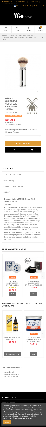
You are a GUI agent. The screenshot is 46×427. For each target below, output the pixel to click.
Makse (6, 192)
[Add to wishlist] (14, 150)
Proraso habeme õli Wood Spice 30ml (12, 339)
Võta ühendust (7, 2)
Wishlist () (28, 6)
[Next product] (43, 37)
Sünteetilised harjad (11, 376)
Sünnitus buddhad (20, 2)
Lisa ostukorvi (24, 143)
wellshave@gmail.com (9, 4)
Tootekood (9, 113)
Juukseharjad (9, 372)
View (12, 294)
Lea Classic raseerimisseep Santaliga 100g (12, 283)
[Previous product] (42, 37)
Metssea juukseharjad (11, 374)
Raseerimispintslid (12, 367)
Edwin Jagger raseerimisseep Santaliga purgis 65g (33, 283)
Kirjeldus (8, 169)
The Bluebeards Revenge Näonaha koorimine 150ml (33, 339)
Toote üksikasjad (12, 175)
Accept (7, 422)
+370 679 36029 (34, 2)
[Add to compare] (32, 150)
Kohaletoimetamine (13, 186)
